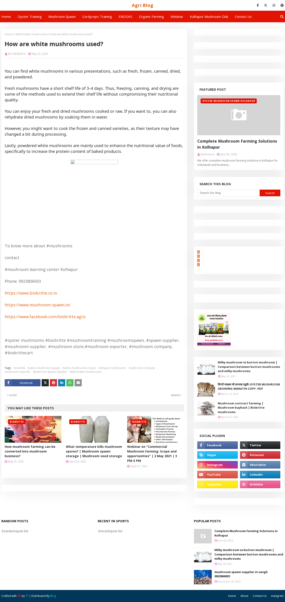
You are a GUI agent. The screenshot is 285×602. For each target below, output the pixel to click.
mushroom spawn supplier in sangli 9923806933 (241, 574)
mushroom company (141, 368)
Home (8, 34)
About (244, 596)
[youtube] (217, 474)
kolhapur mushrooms (112, 368)
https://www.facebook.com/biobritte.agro (45, 316)
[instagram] (274, 5)
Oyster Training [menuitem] (30, 16)
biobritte (19, 368)
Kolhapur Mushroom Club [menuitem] (209, 16)
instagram (277, 596)
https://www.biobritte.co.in (31, 293)
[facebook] (257, 5)
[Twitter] (45, 382)
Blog (53, 596)
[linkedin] (260, 474)
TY (26, 596)
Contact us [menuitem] (243, 16)
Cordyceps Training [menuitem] (97, 16)
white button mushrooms (31, 34)
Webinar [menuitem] (177, 16)
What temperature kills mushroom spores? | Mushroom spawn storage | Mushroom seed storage (94, 451)
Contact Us (260, 596)
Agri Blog (142, 5)
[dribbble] (260, 484)
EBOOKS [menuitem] (125, 16)
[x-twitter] (266, 5)
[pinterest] (281, 5)
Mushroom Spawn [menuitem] (62, 16)
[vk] (260, 465)
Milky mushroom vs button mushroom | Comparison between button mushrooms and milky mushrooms (249, 366)
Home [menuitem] (6, 16)
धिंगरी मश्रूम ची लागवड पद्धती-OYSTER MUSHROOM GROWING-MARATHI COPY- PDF (249, 386)
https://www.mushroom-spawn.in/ (38, 304)
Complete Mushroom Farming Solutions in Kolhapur (237, 144)
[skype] (217, 455)
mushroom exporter (18, 372)
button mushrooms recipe (79, 368)
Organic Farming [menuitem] (151, 16)
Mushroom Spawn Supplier (50, 372)
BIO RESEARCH (17, 54)
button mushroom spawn (44, 368)
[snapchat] (217, 484)
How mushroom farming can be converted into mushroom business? (30, 451)
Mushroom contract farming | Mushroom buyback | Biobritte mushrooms (241, 407)
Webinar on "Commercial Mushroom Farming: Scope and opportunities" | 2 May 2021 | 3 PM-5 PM (152, 453)
